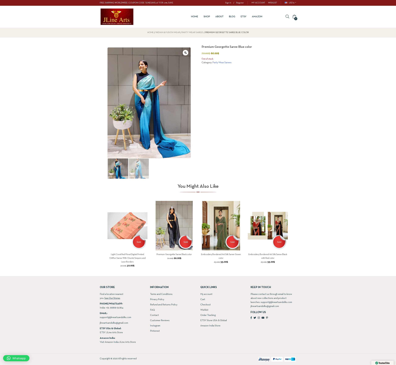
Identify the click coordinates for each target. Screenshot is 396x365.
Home (194, 17)
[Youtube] (263, 318)
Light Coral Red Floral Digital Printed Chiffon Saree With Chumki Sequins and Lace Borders (127, 258)
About (219, 17)
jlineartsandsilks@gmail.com (114, 323)
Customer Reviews (160, 320)
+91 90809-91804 (114, 308)
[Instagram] (259, 318)
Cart (202, 299)
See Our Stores (112, 298)
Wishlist (204, 310)
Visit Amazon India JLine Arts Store (118, 342)
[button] (294, 16)
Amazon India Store (210, 326)
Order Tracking (208, 315)
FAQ (152, 310)
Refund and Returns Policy (163, 305)
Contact (154, 315)
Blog (232, 17)
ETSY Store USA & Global (213, 320)
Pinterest (155, 331)
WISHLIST (272, 3)
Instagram (155, 326)
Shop (207, 17)
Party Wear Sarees (192, 33)
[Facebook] (251, 318)
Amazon (257, 17)
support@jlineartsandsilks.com (115, 317)
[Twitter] (255, 318)
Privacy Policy (157, 299)
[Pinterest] (267, 318)
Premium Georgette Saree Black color (174, 254)
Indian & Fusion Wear (168, 33)
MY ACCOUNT (258, 3)
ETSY (243, 17)
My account (206, 294)
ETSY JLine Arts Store (111, 332)
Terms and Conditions (161, 294)
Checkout (205, 305)
